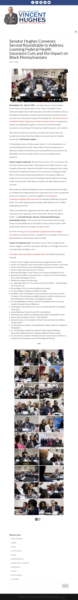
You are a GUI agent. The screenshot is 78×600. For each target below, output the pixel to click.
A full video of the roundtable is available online (27, 254)
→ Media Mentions (16, 559)
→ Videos (13, 543)
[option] (70, 598)
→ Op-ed (12, 555)
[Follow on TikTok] (45, 2)
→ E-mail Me (14, 579)
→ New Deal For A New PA (19, 563)
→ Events (12, 571)
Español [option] (70, 598)
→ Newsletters (15, 567)
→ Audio (12, 547)
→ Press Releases (16, 539)
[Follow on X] (36, 2)
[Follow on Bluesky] (49, 2)
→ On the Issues (15, 551)
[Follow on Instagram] (41, 2)
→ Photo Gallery (15, 575)
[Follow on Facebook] (32, 2)
